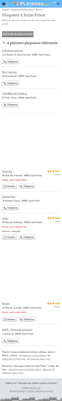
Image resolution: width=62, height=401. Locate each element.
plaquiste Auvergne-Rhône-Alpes (25, 369)
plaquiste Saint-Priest (12, 373)
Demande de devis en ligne (18, 33)
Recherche (58, 4)
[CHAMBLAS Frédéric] (31, 96)
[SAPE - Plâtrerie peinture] (31, 332)
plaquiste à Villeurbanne (34, 355)
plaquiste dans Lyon (40, 359)
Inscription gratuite (44, 391)
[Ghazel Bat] (31, 199)
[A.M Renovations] (31, 53)
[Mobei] (31, 308)
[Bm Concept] (31, 74)
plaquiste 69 (49, 369)
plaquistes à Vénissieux (14, 359)
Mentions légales (17, 391)
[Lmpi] (31, 224)
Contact (30, 391)
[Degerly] (31, 176)
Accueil (4, 4)
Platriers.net (34, 388)
